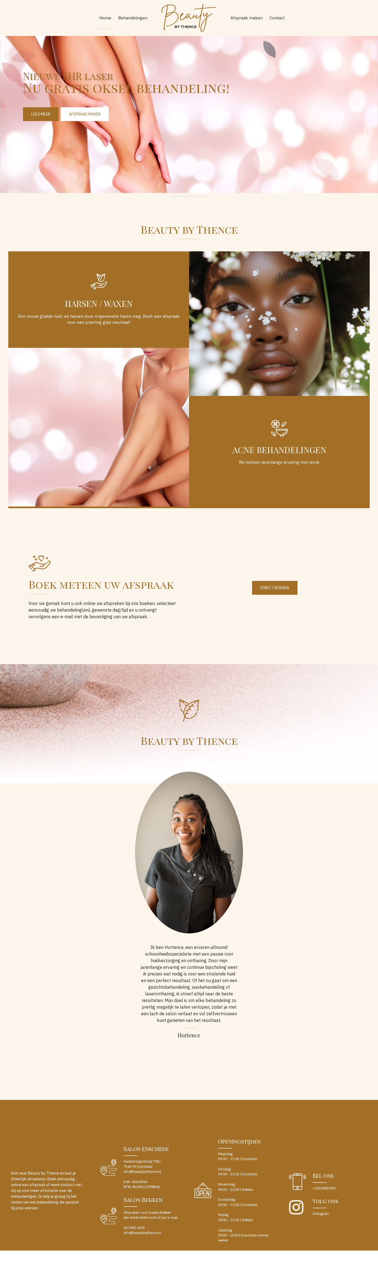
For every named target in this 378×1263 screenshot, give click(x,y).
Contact (277, 17)
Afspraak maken (247, 17)
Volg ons (325, 1201)
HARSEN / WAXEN (99, 303)
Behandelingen (132, 17)
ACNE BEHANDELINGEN (279, 449)
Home (105, 17)
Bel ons (323, 1175)
